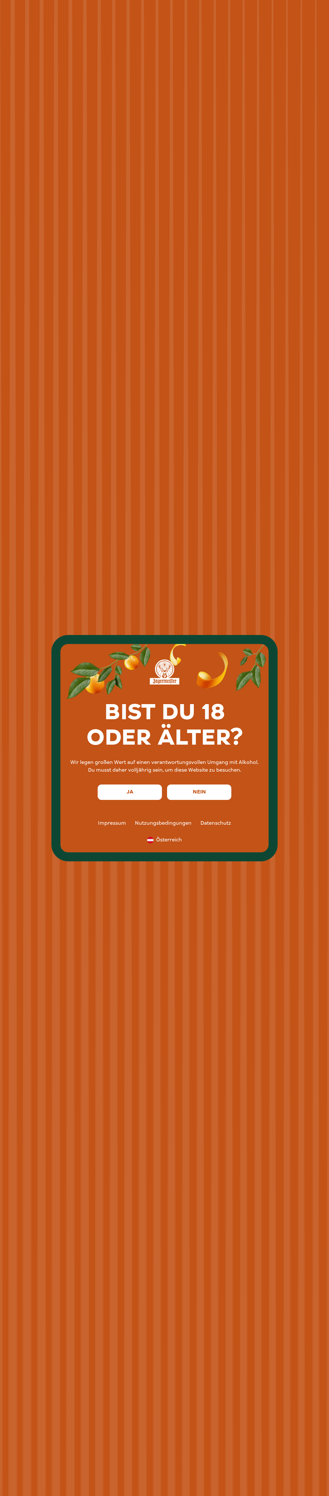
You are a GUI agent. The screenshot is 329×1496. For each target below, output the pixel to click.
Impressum (112, 823)
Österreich (169, 840)
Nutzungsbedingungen (163, 823)
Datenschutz (215, 823)
